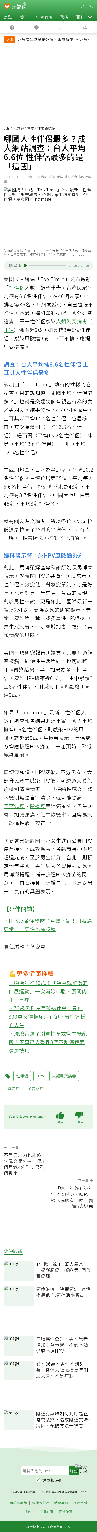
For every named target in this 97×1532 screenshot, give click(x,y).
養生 (24, 17)
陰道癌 (38, 806)
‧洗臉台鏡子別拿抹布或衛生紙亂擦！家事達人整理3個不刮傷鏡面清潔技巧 (48, 1042)
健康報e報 (51, 1480)
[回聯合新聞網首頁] (7, 7)
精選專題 (61, 1503)
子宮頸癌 (14, 806)
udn (7, 128)
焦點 (8, 17)
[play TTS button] (25, 265)
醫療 (64, 17)
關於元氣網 (18, 1503)
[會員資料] (83, 6)
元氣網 (18, 128)
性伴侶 (17, 287)
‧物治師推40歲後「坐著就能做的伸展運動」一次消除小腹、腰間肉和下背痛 (48, 991)
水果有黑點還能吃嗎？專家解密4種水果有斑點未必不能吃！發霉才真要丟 (55, 40)
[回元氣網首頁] (19, 6)
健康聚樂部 (40, 1503)
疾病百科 (80, 1503)
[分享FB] (12, 27)
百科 (80, 17)
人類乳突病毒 (71, 321)
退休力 (29, 1512)
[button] (90, 17)
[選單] (91, 6)
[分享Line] (36, 27)
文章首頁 (47, 1512)
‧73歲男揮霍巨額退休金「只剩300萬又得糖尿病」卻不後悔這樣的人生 (47, 1016)
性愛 (31, 128)
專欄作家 (66, 1512)
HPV (9, 329)
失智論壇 (44, 17)
